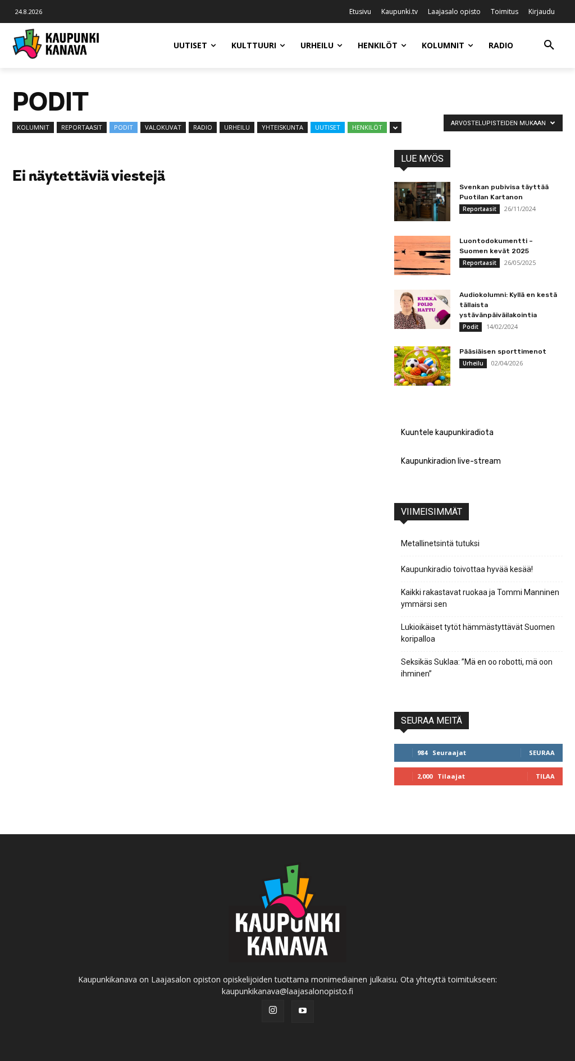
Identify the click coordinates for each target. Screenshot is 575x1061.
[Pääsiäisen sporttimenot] (422, 366)
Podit (123, 127)
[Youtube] (302, 1011)
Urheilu (237, 127)
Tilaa (545, 776)
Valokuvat (163, 127)
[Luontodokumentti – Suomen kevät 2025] (422, 255)
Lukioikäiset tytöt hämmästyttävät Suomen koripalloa (478, 633)
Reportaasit (81, 127)
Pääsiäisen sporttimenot (502, 351)
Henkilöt (367, 127)
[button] (549, 45)
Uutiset (327, 127)
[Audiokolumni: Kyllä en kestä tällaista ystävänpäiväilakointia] (422, 309)
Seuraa (542, 752)
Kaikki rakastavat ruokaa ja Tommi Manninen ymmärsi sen (480, 598)
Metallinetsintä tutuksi (440, 543)
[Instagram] (273, 1011)
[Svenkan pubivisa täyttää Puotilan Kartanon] (422, 201)
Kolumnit (33, 127)
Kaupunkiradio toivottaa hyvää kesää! (467, 569)
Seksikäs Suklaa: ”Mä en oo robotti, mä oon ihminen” (477, 667)
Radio (202, 127)
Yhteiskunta (282, 127)
